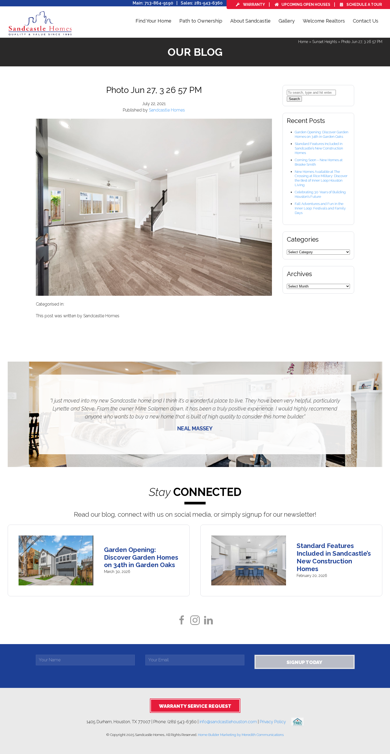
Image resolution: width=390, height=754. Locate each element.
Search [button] (294, 99)
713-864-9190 (159, 3)
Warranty (253, 4)
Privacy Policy (275, 721)
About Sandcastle (250, 21)
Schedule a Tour (364, 4)
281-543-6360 (208, 3)
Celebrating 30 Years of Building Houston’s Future (320, 194)
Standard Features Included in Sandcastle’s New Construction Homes (319, 148)
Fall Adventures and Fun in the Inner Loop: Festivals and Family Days (320, 208)
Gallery (287, 21)
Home (303, 42)
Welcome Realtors (324, 21)
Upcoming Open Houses (305, 4)
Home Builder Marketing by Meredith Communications (241, 735)
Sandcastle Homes (167, 110)
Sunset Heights (324, 42)
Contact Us (365, 21)
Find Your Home (153, 21)
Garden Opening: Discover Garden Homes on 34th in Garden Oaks (321, 134)
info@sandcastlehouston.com (228, 721)
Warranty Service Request (195, 706)
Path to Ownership (200, 21)
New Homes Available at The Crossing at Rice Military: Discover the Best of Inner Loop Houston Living (321, 178)
